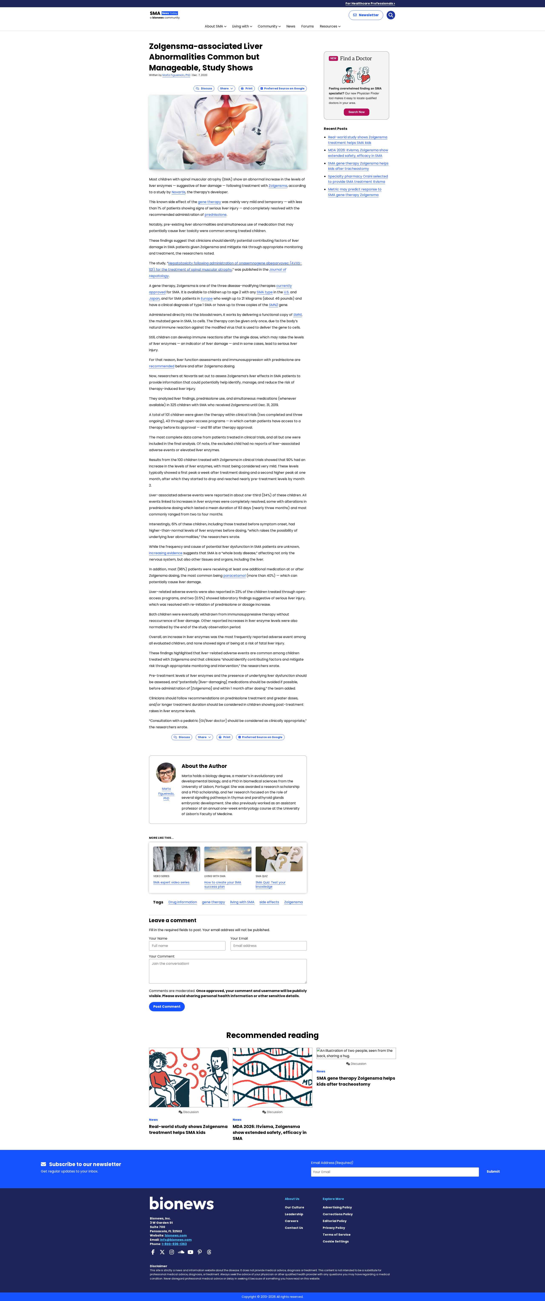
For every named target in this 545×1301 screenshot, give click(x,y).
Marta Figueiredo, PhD (176, 75)
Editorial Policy (335, 1221)
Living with (240, 26)
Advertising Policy (337, 1207)
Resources (328, 26)
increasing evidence (165, 553)
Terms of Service (337, 1234)
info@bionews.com (176, 1240)
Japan (154, 298)
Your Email (239, 938)
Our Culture (294, 1207)
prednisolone (216, 214)
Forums (307, 26)
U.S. (286, 292)
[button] (366, 15)
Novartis (178, 192)
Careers (291, 1221)
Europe (207, 298)
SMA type (265, 292)
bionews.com (176, 1235)
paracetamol (234, 575)
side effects (269, 902)
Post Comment (167, 1006)
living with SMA (242, 902)
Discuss (205, 88)
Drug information (182, 902)
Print (248, 88)
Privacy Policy (334, 1228)
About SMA (214, 26)
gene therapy (209, 201)
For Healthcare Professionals (369, 3)
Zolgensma (278, 185)
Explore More (333, 1199)
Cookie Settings (336, 1241)
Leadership (294, 1214)
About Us (292, 1199)
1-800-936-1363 (174, 1244)
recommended (161, 366)
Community (267, 26)
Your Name (158, 938)
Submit (493, 1171)
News (290, 26)
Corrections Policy (338, 1214)
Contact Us (294, 1228)
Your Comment (162, 956)
